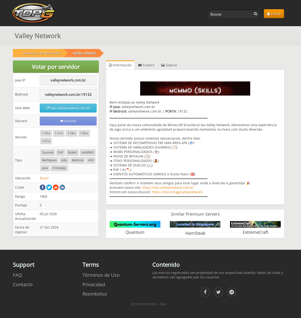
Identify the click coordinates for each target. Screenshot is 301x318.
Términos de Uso (101, 275)
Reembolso (95, 294)
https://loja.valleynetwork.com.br (168, 187)
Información (122, 65)
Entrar (275, 13)
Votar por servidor (56, 66)
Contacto (23, 284)
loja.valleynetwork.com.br (70, 108)
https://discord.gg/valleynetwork (177, 192)
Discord (69, 121)
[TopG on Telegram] (231, 292)
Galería (171, 65)
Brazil (44, 178)
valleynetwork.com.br (68, 80)
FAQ (17, 275)
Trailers (148, 65)
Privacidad (94, 284)
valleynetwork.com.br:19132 (68, 94)
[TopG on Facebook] (205, 292)
